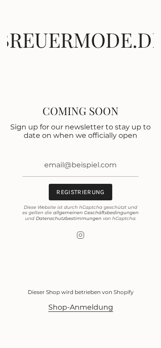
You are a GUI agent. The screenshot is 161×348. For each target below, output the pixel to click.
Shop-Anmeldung (80, 307)
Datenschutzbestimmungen (69, 218)
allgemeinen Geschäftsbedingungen (96, 212)
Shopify (124, 292)
